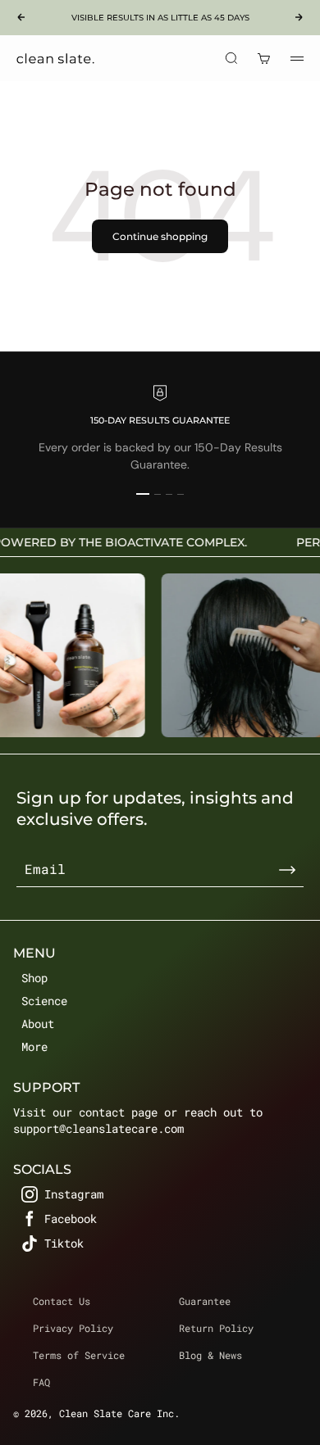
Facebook (70, 1218)
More (34, 1046)
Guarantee (205, 1300)
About (37, 1023)
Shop (34, 977)
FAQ (41, 1381)
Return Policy (216, 1327)
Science (44, 1000)
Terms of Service (79, 1354)
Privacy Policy (73, 1327)
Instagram (73, 1194)
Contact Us (61, 1300)
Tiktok (64, 1243)
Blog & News (210, 1354)
